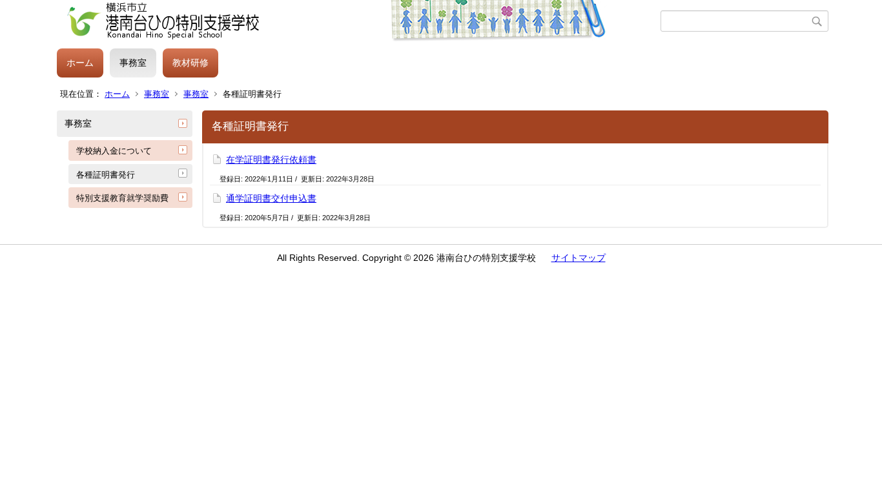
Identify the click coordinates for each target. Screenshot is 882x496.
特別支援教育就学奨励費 (122, 198)
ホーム (80, 62)
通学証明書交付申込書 (271, 198)
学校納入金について (114, 151)
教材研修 (190, 62)
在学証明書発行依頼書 (271, 159)
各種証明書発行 (105, 175)
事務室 (133, 62)
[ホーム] (359, 21)
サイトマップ (578, 258)
